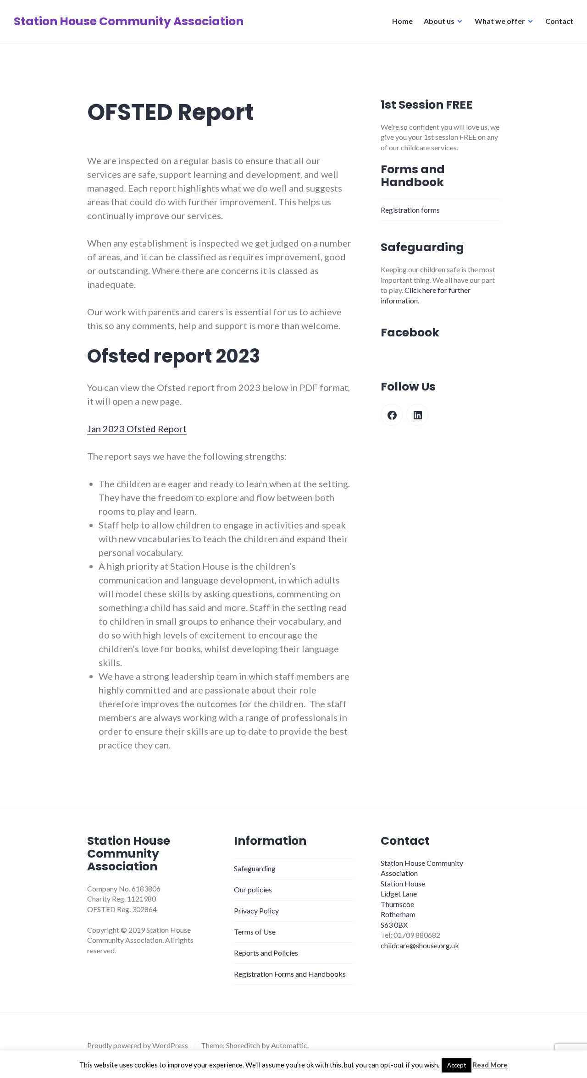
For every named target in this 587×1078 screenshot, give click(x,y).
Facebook (410, 332)
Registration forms (410, 209)
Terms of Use (255, 931)
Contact (559, 20)
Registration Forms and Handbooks (290, 973)
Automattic (289, 1045)
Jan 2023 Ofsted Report (137, 428)
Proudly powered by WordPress (137, 1045)
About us (439, 20)
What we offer (500, 20)
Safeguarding (255, 868)
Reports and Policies (266, 952)
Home (402, 20)
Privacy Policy (256, 910)
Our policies (253, 889)
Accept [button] (456, 1065)
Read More (490, 1065)
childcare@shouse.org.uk (420, 945)
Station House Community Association (129, 21)
